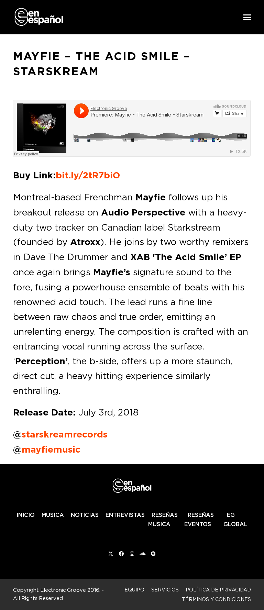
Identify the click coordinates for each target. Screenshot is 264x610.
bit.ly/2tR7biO (88, 175)
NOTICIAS (85, 514)
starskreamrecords (65, 434)
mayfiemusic (51, 449)
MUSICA (53, 514)
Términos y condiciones (216, 599)
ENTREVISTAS (125, 514)
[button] (247, 17)
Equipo (134, 589)
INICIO (25, 514)
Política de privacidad (218, 589)
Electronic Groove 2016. (70, 590)
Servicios (165, 589)
